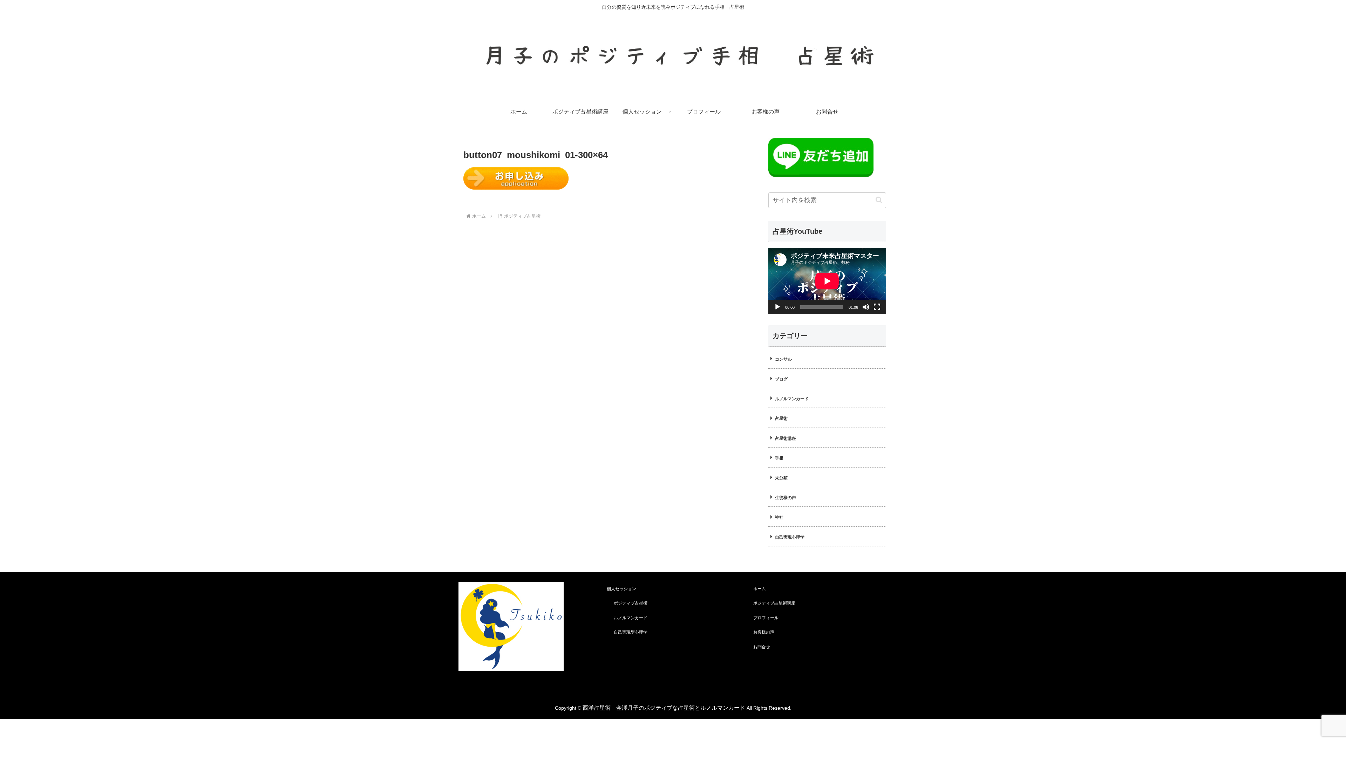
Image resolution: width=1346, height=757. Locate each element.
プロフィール (766, 617)
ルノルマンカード (630, 617)
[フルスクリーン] (877, 307)
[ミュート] (865, 307)
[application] (827, 281)
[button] (879, 200)
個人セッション (621, 588)
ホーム (759, 588)
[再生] (777, 307)
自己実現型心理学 (630, 632)
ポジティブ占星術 (630, 603)
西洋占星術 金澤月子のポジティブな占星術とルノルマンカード (664, 708)
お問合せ (761, 647)
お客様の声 (763, 632)
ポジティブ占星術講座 (774, 603)
